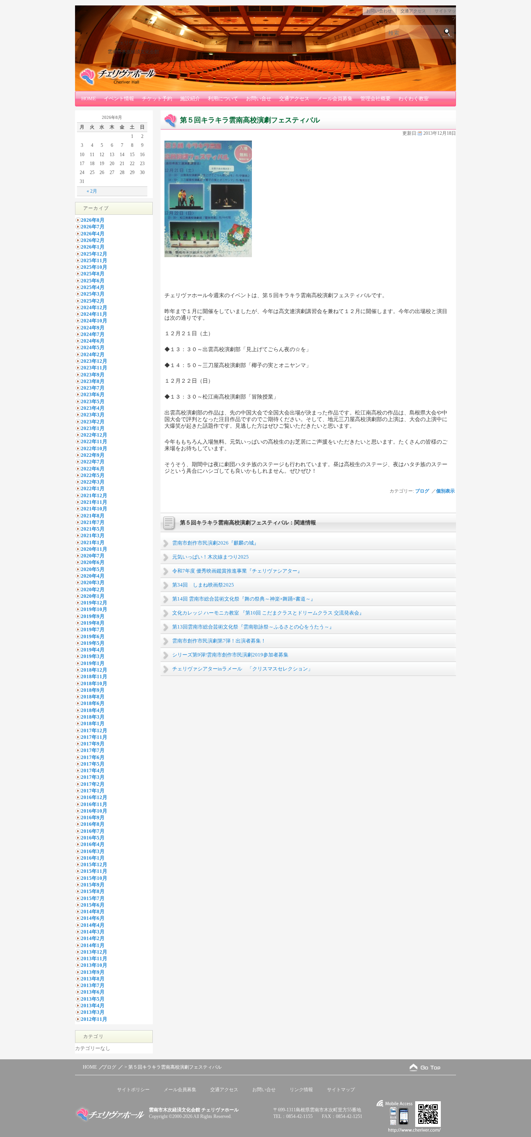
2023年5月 (93, 401)
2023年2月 (93, 422)
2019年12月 (94, 603)
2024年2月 (93, 354)
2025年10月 (94, 267)
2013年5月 (93, 999)
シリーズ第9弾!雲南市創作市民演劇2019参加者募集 (230, 655)
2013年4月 (93, 1005)
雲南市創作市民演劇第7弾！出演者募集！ (219, 641)
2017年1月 (93, 791)
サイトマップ (341, 1089)
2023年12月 (94, 361)
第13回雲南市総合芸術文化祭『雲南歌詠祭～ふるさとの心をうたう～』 (253, 627)
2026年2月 (93, 240)
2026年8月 (93, 220)
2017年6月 (93, 757)
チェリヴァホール (133, 42)
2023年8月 (93, 381)
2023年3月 (93, 415)
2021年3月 (93, 535)
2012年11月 (94, 1019)
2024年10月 (94, 321)
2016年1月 (93, 858)
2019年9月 (93, 616)
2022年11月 (94, 441)
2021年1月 (93, 542)
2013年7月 (93, 985)
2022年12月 (94, 435)
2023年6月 (93, 394)
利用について (223, 98)
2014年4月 (93, 925)
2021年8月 (93, 516)
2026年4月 (93, 234)
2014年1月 (93, 945)
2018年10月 (94, 683)
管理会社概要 (375, 98)
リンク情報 (301, 1089)
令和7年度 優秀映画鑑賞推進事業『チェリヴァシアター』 (237, 571)
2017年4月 (93, 770)
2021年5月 (93, 529)
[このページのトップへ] (425, 1067)
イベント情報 (119, 98)
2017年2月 (93, 784)
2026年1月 (93, 247)
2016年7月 (93, 831)
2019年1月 (93, 663)
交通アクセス (413, 11)
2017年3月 (93, 777)
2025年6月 (93, 281)
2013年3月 (93, 1012)
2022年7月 (93, 462)
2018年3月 (93, 717)
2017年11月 (94, 737)
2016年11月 (94, 804)
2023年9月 (93, 375)
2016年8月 (93, 824)
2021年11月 (94, 502)
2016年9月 (93, 817)
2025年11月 (94, 260)
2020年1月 (93, 596)
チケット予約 (157, 98)
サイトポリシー (133, 1089)
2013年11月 (94, 958)
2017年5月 (93, 764)
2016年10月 (94, 811)
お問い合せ (258, 98)
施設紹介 (190, 98)
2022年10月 (94, 448)
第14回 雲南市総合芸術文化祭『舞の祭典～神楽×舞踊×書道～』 (244, 599)
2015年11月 (94, 871)
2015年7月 (93, 898)
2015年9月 (93, 885)
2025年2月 (93, 301)
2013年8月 (93, 979)
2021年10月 (94, 509)
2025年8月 (93, 274)
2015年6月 (93, 905)
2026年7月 (93, 227)
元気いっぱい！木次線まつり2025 (210, 557)
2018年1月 (93, 723)
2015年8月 (93, 891)
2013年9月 (93, 972)
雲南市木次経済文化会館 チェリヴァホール (194, 1110)
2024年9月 (93, 328)
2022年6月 (93, 469)
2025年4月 (93, 287)
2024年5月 (93, 347)
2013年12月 (94, 952)
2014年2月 (93, 938)
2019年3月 (93, 656)
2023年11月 (94, 368)
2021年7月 (93, 522)
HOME (88, 98)
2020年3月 (93, 582)
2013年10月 (94, 965)
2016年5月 (93, 838)
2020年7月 (93, 556)
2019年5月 (93, 643)
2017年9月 (93, 744)
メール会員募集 (335, 98)
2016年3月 (93, 851)
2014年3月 (93, 932)
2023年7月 (93, 388)
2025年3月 (93, 294)
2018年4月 (93, 710)
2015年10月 (94, 878)
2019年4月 (93, 650)
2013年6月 (93, 992)
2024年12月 (94, 307)
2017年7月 (93, 750)
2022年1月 (93, 488)
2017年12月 (94, 730)
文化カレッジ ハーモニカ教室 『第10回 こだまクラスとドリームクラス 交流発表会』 (268, 613)
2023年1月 (93, 428)
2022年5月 (93, 475)
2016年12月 (94, 797)
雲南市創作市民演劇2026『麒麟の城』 (215, 543)
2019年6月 (93, 636)
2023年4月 (93, 408)
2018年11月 (94, 676)
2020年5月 (93, 569)
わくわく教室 (413, 98)
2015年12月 (94, 864)
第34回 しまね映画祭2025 (203, 585)
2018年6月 (93, 703)
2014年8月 (93, 911)
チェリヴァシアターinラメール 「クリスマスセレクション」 (242, 669)
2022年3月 (93, 482)
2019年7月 (93, 629)
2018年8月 (93, 697)
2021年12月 (94, 495)
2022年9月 (93, 455)
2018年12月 (94, 670)
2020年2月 (93, 589)
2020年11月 (94, 549)
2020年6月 (93, 562)
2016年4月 (93, 844)
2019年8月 (93, 623)
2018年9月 (93, 690)
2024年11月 (94, 314)
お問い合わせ (379, 11)
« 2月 (92, 191)
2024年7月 (93, 334)
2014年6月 (93, 918)
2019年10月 (94, 609)
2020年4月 (93, 576)
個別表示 (446, 491)
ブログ (422, 491)
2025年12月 (94, 254)
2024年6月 (93, 341)
